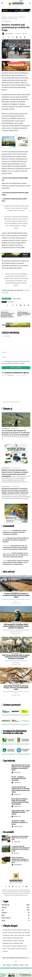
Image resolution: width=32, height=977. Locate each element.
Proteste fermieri (17, 298)
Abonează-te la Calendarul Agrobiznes (12, 401)
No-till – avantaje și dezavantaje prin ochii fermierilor (19, 778)
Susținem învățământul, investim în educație (15, 732)
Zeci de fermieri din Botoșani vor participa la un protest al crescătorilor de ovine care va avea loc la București (16, 433)
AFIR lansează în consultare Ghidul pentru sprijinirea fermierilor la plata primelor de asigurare (16, 626)
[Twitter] (19, 886)
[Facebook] (8, 37)
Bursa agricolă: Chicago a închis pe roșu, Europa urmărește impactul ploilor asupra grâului (20, 801)
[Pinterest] (12, 37)
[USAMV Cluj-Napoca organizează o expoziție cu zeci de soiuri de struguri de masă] (6, 860)
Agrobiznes (16, 853)
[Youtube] (26, 886)
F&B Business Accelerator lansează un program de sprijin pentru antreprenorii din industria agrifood (7, 314)
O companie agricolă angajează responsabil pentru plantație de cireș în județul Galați (21, 848)
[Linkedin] (16, 37)
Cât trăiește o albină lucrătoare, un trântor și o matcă (20, 822)
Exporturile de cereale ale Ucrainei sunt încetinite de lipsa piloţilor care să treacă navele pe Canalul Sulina (15, 547)
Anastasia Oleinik (18, 826)
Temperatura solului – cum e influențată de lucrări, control (21, 812)
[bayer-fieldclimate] (16, 10)
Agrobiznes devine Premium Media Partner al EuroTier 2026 (20, 838)
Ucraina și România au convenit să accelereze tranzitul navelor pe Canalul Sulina (16, 595)
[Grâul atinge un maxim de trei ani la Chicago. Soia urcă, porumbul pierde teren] (16, 676)
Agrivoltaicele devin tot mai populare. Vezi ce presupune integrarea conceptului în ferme (21, 767)
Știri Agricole (11, 17)
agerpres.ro (11, 302)
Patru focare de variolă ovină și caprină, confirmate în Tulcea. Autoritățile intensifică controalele (16, 657)
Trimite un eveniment (21, 375)
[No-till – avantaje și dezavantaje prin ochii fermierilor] (6, 779)
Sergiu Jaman (17, 841)
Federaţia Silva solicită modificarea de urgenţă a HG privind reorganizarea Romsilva (14, 532)
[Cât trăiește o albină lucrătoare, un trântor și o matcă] (6, 823)
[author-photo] (13, 772)
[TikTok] (16, 886)
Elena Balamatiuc (9, 33)
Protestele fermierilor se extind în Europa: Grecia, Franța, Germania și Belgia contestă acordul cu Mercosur (15, 491)
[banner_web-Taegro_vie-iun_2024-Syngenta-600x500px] (8, 141)
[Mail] (12, 886)
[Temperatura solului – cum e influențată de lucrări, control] (6, 813)
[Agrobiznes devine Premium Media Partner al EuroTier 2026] (6, 838)
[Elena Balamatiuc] (3, 33)
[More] (24, 37)
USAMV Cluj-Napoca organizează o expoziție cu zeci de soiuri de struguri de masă (20, 860)
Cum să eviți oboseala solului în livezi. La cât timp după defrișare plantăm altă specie (21, 789)
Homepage (4, 17)
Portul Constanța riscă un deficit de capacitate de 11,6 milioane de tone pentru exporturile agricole (15, 555)
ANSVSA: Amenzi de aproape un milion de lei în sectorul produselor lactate (24, 314)
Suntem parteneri (12, 705)
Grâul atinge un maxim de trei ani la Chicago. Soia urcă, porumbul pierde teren (16, 687)
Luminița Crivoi (17, 772)
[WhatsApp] (20, 37)
